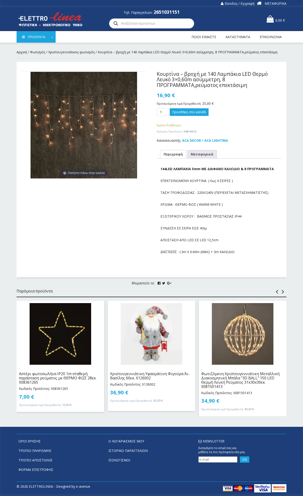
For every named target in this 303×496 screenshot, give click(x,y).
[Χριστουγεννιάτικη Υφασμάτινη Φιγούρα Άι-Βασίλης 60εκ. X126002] (151, 334)
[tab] (173, 154)
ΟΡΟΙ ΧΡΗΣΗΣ (29, 441)
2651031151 (167, 12)
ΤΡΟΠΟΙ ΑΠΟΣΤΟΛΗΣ (35, 460)
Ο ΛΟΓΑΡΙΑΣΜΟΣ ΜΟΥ (126, 441)
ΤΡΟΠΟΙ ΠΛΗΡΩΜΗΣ (34, 450)
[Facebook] (159, 283)
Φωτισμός (37, 52)
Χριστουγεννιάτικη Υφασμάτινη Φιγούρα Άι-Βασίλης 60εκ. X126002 (150, 376)
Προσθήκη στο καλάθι (189, 112)
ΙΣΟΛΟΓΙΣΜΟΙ (119, 460)
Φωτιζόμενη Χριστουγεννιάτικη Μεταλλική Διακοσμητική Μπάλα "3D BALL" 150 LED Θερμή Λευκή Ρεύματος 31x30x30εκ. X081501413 (240, 380)
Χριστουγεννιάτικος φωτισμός (71, 52)
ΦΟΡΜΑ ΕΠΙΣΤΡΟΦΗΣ (35, 469)
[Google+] (169, 283)
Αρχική (22, 52)
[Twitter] (163, 283)
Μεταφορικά (202, 154)
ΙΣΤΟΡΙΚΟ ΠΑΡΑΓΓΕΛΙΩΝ (128, 450)
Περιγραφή (173, 154)
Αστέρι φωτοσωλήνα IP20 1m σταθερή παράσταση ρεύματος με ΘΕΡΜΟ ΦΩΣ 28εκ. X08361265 (58, 378)
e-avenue (83, 486)
